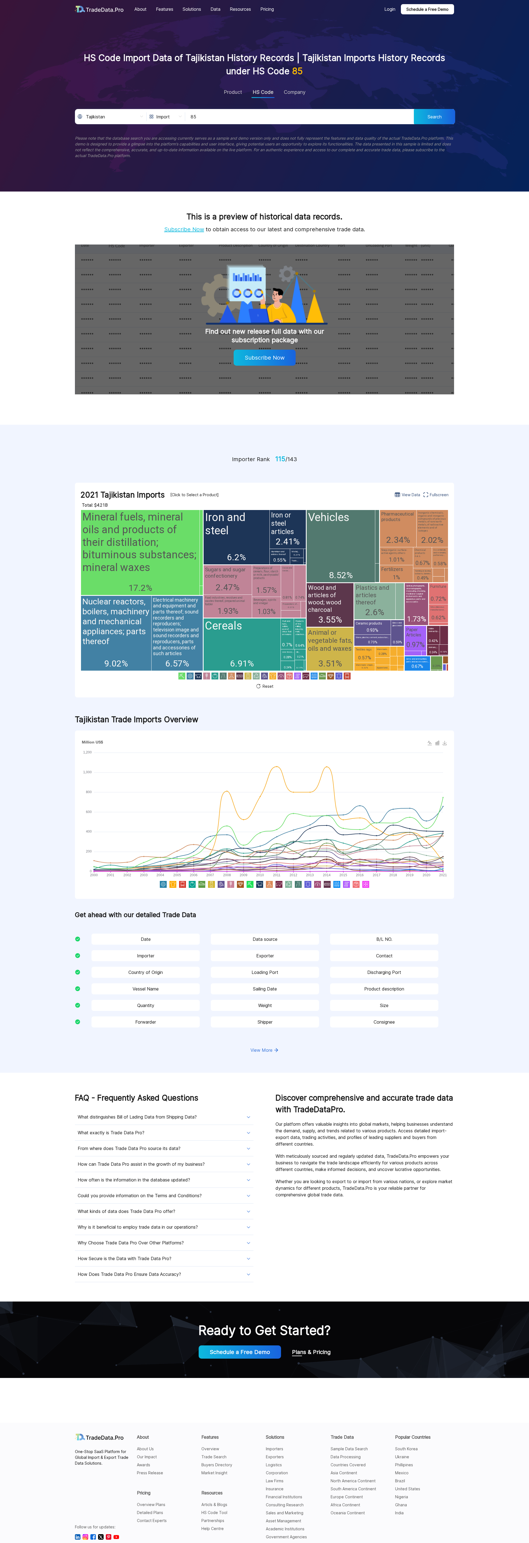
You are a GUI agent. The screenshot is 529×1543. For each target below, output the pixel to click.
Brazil (400, 1480)
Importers (274, 1448)
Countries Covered (348, 1464)
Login (389, 9)
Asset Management (283, 1520)
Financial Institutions (284, 1496)
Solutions (275, 1437)
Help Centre (212, 1528)
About (143, 1437)
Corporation (277, 1472)
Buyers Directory (216, 1464)
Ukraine (402, 1456)
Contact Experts (152, 1520)
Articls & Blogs (214, 1504)
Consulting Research (285, 1504)
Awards (143, 1464)
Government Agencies (286, 1536)
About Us (145, 1448)
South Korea (406, 1448)
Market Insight (214, 1472)
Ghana (401, 1504)
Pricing (143, 1493)
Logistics (274, 1464)
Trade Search (213, 1456)
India (399, 1512)
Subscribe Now (184, 229)
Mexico (402, 1472)
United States (407, 1488)
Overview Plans (151, 1504)
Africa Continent (345, 1504)
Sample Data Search (349, 1448)
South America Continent (353, 1488)
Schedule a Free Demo (427, 9)
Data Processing (346, 1456)
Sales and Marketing (284, 1512)
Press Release (150, 1472)
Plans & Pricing (311, 1352)
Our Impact (147, 1456)
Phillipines (404, 1464)
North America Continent (353, 1480)
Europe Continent (347, 1496)
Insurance (275, 1488)
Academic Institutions (285, 1528)
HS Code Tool (214, 1512)
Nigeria (401, 1496)
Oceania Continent (348, 1512)
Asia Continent (344, 1472)
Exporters (275, 1456)
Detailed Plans (150, 1512)
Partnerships (212, 1520)
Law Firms (275, 1480)
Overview (210, 1448)
